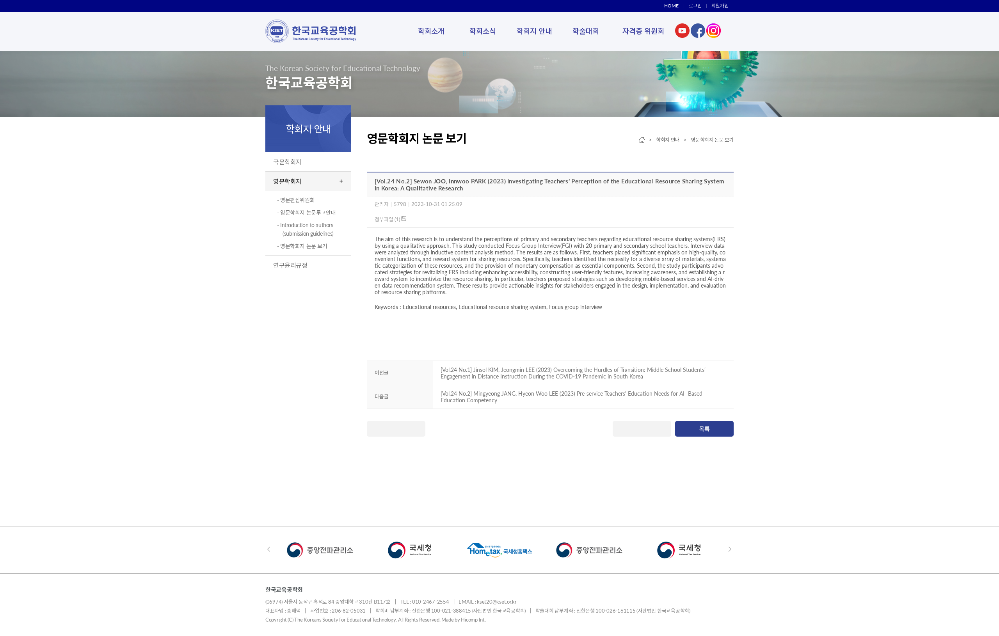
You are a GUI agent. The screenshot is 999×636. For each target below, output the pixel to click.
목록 (704, 428)
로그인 (695, 6)
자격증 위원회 (643, 31)
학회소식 (482, 31)
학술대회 (585, 31)
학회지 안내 (534, 31)
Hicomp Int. (473, 619)
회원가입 (720, 6)
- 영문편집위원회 (296, 200)
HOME (671, 6)
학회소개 (431, 31)
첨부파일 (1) (388, 219)
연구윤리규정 (290, 265)
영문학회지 (287, 181)
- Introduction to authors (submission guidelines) (305, 229)
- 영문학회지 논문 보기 (302, 246)
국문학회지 (287, 161)
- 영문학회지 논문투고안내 (306, 212)
